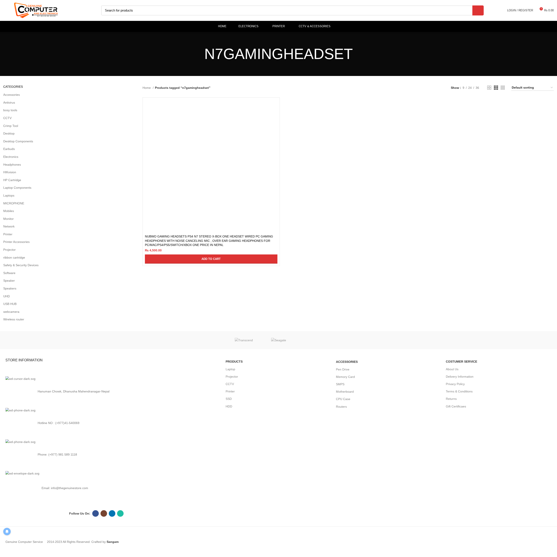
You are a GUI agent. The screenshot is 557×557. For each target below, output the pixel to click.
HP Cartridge (12, 180)
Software (9, 273)
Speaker (9, 280)
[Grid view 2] (489, 88)
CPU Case (343, 399)
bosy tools (10, 110)
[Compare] (274, 107)
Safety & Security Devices (21, 265)
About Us (452, 369)
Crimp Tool (10, 126)
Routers (341, 406)
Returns (451, 399)
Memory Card (345, 377)
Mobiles (8, 211)
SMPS (340, 384)
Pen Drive (342, 369)
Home (147, 87)
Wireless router (13, 319)
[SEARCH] (478, 10)
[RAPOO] (383, 340)
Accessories (11, 94)
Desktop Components (18, 141)
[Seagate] (278, 340)
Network (9, 226)
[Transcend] (243, 340)
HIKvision (9, 172)
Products (234, 361)
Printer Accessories (16, 242)
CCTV (7, 118)
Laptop (230, 369)
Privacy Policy (455, 384)
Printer (7, 234)
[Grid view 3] (496, 88)
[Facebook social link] (95, 513)
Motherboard (345, 391)
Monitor (8, 218)
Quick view (274, 116)
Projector (9, 249)
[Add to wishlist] (274, 126)
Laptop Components (17, 187)
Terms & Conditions (459, 391)
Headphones (12, 164)
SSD (229, 399)
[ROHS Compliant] (348, 340)
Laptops (8, 195)
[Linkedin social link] (112, 513)
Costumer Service (461, 361)
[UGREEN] (208, 340)
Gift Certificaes (456, 406)
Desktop (9, 133)
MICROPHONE (13, 203)
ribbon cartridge (14, 257)
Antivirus (9, 102)
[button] (211, 259)
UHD (6, 296)
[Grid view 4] (503, 88)
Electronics (10, 156)
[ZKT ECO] (174, 340)
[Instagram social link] (104, 513)
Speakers (9, 288)
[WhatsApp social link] (120, 513)
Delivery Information (459, 376)
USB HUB (10, 304)
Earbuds (9, 149)
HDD (229, 406)
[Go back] (198, 54)
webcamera (11, 311)
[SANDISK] (313, 340)
